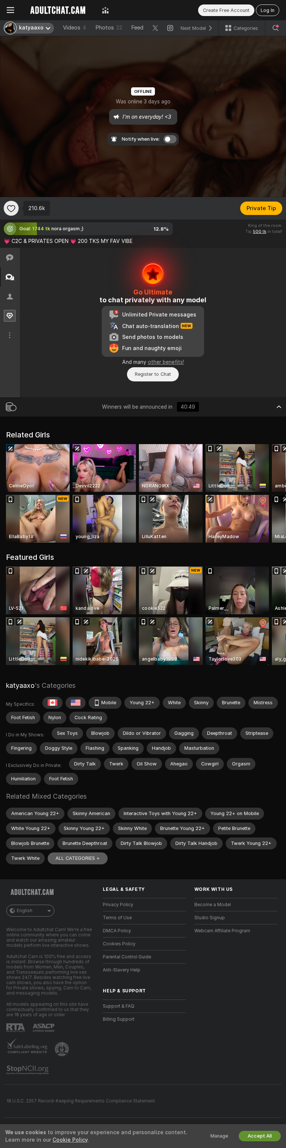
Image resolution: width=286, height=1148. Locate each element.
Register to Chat (153, 374)
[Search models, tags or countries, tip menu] (275, 28)
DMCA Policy (117, 930)
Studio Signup (209, 917)
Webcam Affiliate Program (222, 930)
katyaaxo (20, 685)
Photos (108, 27)
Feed (137, 27)
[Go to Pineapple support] (62, 1049)
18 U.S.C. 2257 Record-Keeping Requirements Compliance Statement (80, 1101)
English (24, 910)
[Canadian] (52, 703)
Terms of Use (117, 917)
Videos (74, 27)
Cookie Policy (70, 1140)
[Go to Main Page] (58, 10)
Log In (267, 10)
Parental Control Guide (127, 957)
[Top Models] (105, 10)
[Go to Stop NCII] (28, 1070)
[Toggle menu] (10, 10)
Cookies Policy (119, 943)
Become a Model (212, 904)
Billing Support (118, 1019)
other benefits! (166, 362)
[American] (76, 703)
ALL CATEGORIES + (77, 858)
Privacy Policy (118, 904)
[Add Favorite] (11, 208)
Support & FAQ (118, 1006)
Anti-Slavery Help (121, 970)
